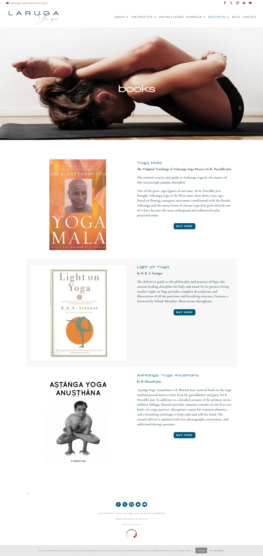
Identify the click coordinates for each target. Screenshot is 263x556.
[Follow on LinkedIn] (138, 504)
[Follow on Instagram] (131, 504)
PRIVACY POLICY (131, 524)
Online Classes (171, 17)
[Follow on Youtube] (144, 504)
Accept (201, 550)
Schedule (194, 17)
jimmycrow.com (138, 519)
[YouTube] (250, 4)
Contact (249, 17)
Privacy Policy (216, 550)
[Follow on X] (124, 504)
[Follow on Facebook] (118, 504)
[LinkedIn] (244, 4)
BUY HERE (184, 226)
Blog (236, 17)
